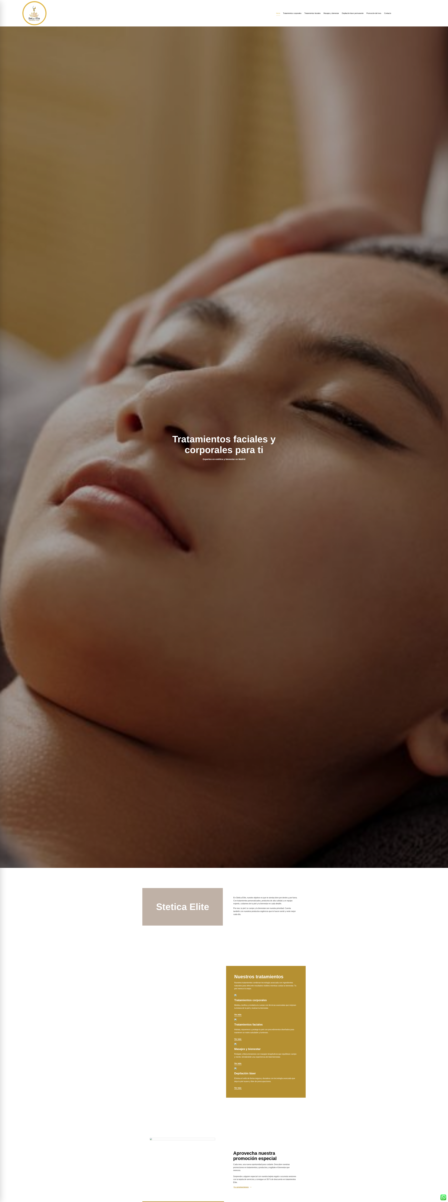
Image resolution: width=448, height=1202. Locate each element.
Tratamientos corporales (292, 13)
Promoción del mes (373, 13)
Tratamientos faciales (312, 13)
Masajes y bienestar (331, 13)
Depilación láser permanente (353, 13)
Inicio (278, 13)
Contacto (387, 13)
